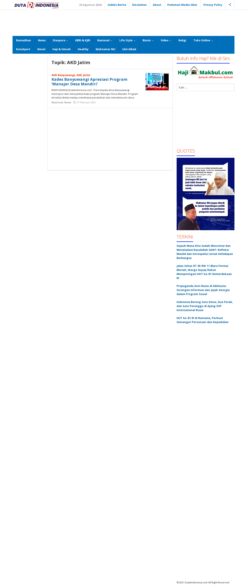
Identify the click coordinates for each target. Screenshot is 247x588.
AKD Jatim (83, 75)
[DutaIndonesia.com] (36, 5)
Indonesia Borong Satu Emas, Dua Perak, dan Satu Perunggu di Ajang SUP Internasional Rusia (205, 306)
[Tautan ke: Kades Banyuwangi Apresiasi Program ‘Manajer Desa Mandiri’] (157, 81)
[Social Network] (229, 5)
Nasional (57, 102)
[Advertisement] (123, 22)
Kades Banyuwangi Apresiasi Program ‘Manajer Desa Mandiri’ (89, 82)
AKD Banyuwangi (63, 75)
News (67, 102)
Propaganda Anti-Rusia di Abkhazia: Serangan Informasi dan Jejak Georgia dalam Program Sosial (203, 290)
